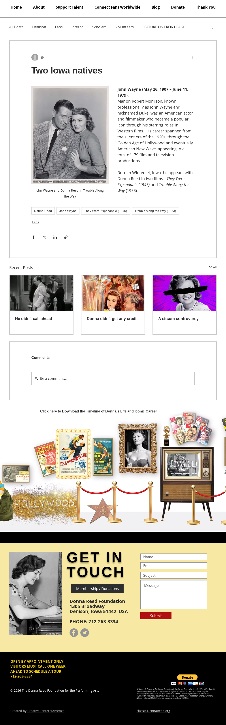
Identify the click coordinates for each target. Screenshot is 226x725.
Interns (77, 26)
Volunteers (124, 26)
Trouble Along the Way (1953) (155, 211)
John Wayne (68, 211)
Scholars (99, 26)
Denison (39, 26)
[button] (38, 7)
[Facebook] (74, 632)
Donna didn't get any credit (112, 318)
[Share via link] (66, 237)
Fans (59, 26)
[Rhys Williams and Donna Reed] (41, 293)
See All (212, 267)
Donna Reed (43, 211)
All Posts (16, 26)
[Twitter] (84, 632)
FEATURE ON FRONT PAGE (164, 26)
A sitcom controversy (178, 318)
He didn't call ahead (33, 318)
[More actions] (192, 57)
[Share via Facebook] (33, 237)
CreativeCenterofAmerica (45, 711)
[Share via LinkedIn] (55, 237)
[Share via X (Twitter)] (44, 237)
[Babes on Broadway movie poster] (113, 293)
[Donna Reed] (184, 293)
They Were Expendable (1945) (105, 211)
